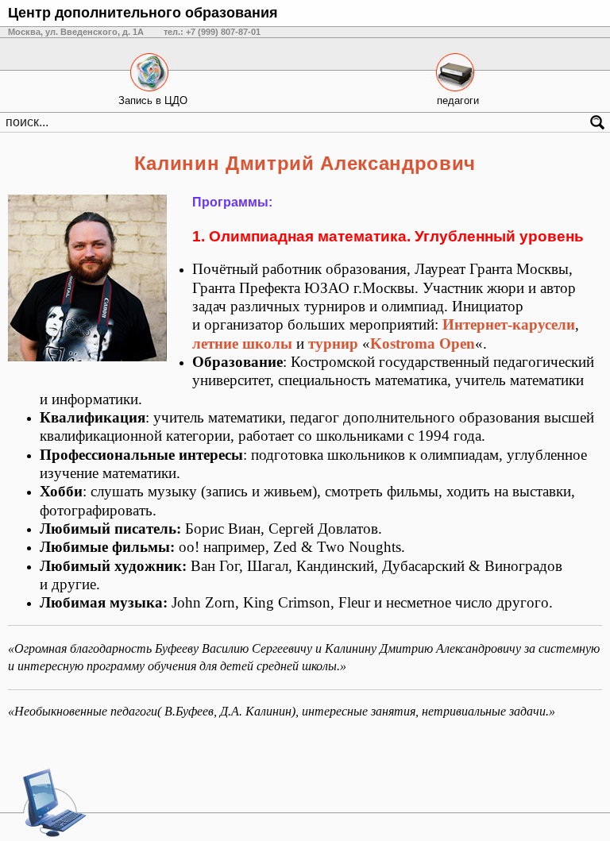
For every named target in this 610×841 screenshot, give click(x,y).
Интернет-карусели (508, 324)
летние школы (242, 343)
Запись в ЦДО (152, 100)
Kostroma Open (422, 343)
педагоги (458, 100)
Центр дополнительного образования (143, 13)
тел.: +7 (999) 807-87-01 (212, 32)
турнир (333, 343)
